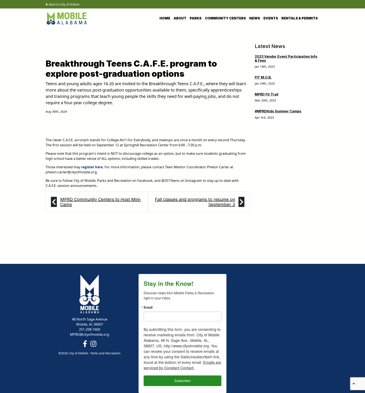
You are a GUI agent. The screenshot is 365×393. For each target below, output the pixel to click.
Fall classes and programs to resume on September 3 (195, 202)
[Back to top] (353, 383)
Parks (196, 18)
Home (164, 18)
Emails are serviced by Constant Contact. (182, 364)
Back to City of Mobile (63, 4)
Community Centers (225, 18)
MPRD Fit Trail (266, 94)
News (254, 18)
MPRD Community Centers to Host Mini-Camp (100, 202)
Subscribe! (182, 380)
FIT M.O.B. (263, 77)
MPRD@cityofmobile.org (89, 334)
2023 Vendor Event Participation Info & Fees (286, 58)
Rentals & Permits (299, 18)
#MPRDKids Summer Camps (278, 111)
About (180, 18)
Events (270, 18)
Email (148, 307)
